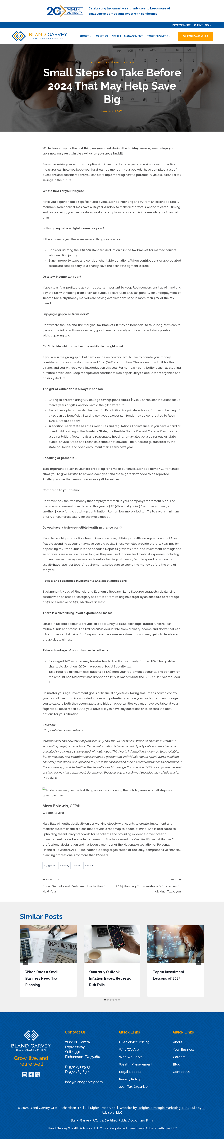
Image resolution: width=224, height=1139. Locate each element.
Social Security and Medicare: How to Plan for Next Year (75, 885)
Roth (77, 865)
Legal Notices (130, 1072)
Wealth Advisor (124, 62)
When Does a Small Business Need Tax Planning (41, 978)
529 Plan (49, 865)
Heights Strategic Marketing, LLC (163, 1108)
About (177, 1042)
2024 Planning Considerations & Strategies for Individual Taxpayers (148, 885)
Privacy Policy (130, 1079)
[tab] (105, 1000)
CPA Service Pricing (134, 1042)
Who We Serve (131, 1057)
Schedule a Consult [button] (195, 36)
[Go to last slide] (25, 961)
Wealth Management (127, 36)
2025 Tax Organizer (134, 1086)
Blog (176, 1064)
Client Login (202, 25)
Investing (96, 62)
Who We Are (129, 1049)
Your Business (183, 1049)
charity (64, 865)
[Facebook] (31, 1074)
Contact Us (181, 1072)
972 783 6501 (79, 1072)
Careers (102, 36)
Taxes (108, 62)
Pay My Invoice (181, 25)
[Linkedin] (24, 1074)
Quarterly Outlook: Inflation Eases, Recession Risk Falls (111, 978)
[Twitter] (37, 1074)
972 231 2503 (79, 1067)
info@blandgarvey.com (84, 1082)
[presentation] (48, 944)
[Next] (198, 961)
